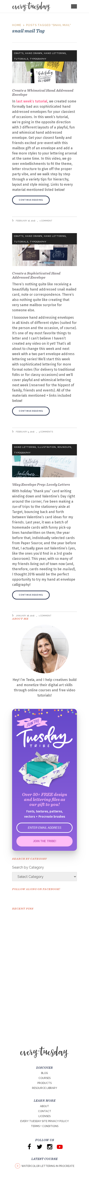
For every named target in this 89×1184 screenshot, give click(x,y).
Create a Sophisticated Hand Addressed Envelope (36, 275)
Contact (44, 1111)
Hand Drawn (33, 53)
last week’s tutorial (31, 101)
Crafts (19, 53)
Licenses (44, 1116)
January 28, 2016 (24, 615)
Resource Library (44, 1088)
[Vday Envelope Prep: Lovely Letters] (44, 460)
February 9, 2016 (24, 431)
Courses (44, 1078)
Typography (38, 59)
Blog (44, 1073)
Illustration (47, 447)
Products (44, 1083)
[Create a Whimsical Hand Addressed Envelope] (44, 66)
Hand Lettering (55, 53)
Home (16, 25)
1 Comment (46, 220)
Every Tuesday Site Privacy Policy (44, 1121)
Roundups (64, 447)
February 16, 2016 (25, 220)
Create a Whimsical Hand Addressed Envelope (42, 92)
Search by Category (28, 867)
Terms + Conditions (44, 1126)
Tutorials (21, 59)
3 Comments (46, 431)
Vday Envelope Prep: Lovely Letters (41, 484)
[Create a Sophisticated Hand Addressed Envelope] (44, 249)
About (44, 1106)
